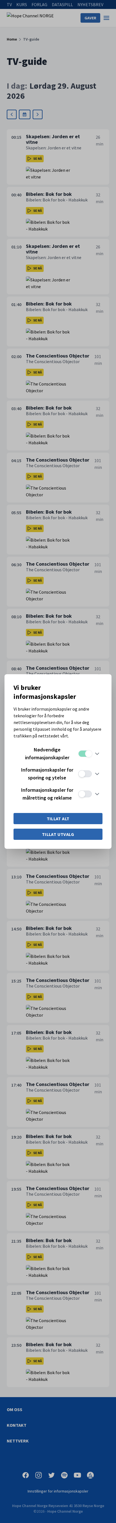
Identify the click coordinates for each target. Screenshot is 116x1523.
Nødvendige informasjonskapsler (47, 753)
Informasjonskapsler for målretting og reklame (47, 794)
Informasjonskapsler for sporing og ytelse (47, 774)
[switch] (85, 753)
